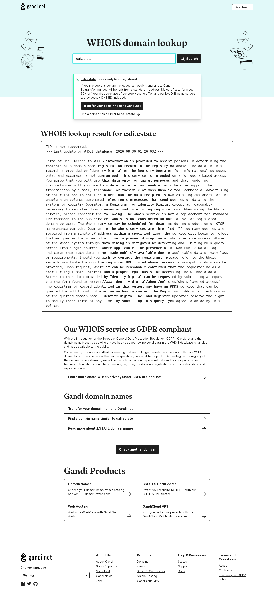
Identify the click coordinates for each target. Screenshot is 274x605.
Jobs (99, 581)
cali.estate (88, 79)
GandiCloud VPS (148, 581)
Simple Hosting (147, 576)
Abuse (223, 565)
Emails (141, 566)
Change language (33, 567)
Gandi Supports (106, 566)
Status (182, 561)
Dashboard (243, 7)
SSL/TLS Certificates (151, 571)
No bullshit (103, 571)
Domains (142, 561)
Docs (181, 571)
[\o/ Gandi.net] (55, 557)
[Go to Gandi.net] (33, 6)
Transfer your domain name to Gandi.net (112, 105)
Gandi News (104, 576)
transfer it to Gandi (158, 85)
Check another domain (137, 449)
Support (183, 566)
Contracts (225, 570)
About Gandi (104, 561)
